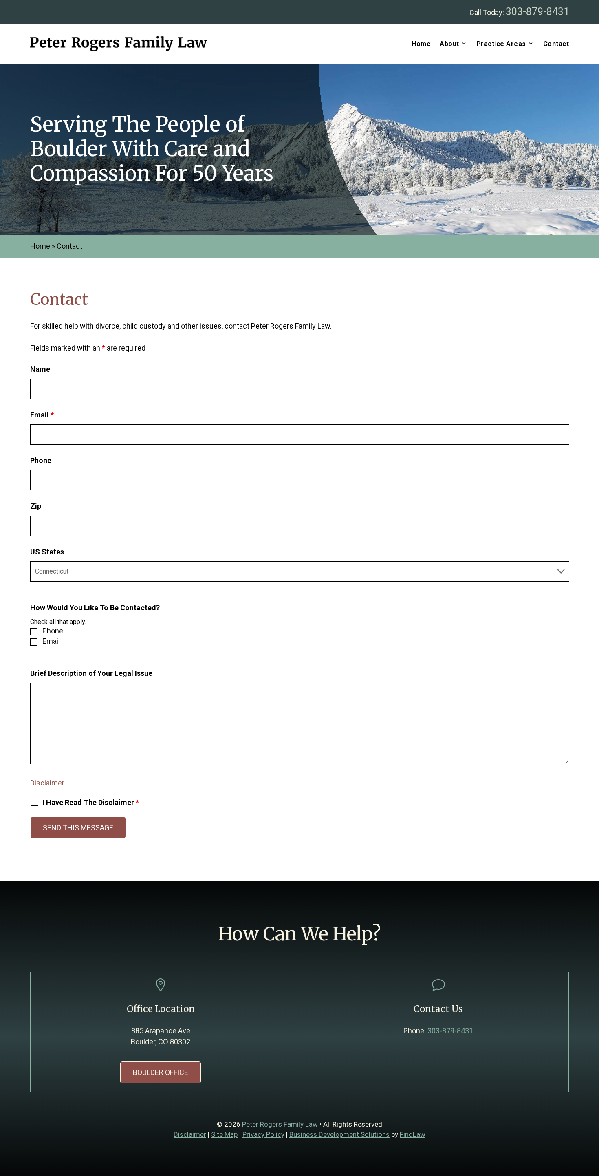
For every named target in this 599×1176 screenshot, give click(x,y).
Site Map (224, 1134)
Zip (35, 506)
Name (40, 369)
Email (42, 414)
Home (421, 44)
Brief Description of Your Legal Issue (91, 673)
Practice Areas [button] (501, 44)
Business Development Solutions (339, 1134)
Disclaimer (47, 783)
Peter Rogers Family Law (280, 1124)
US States (47, 551)
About (449, 44)
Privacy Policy (263, 1134)
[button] (591, 1117)
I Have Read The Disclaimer (90, 803)
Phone (40, 460)
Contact (556, 44)
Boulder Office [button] (160, 1072)
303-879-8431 (537, 12)
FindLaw (412, 1134)
